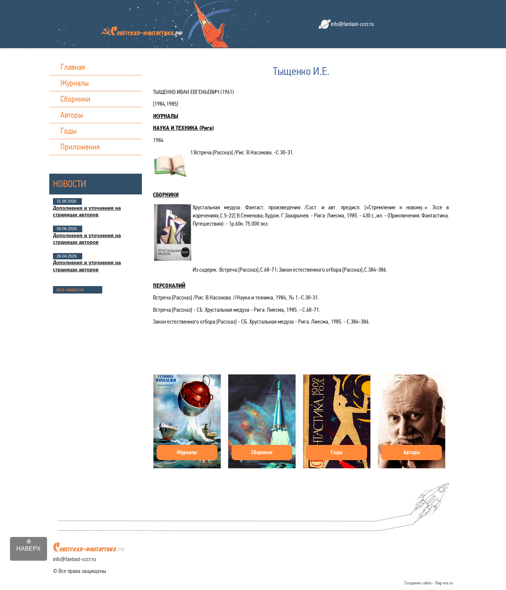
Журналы (74, 83)
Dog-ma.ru (444, 583)
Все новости (70, 289)
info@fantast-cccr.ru (352, 23)
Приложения (80, 147)
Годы (68, 131)
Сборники (75, 99)
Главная (72, 67)
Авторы (71, 115)
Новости (69, 184)
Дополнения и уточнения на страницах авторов (87, 211)
